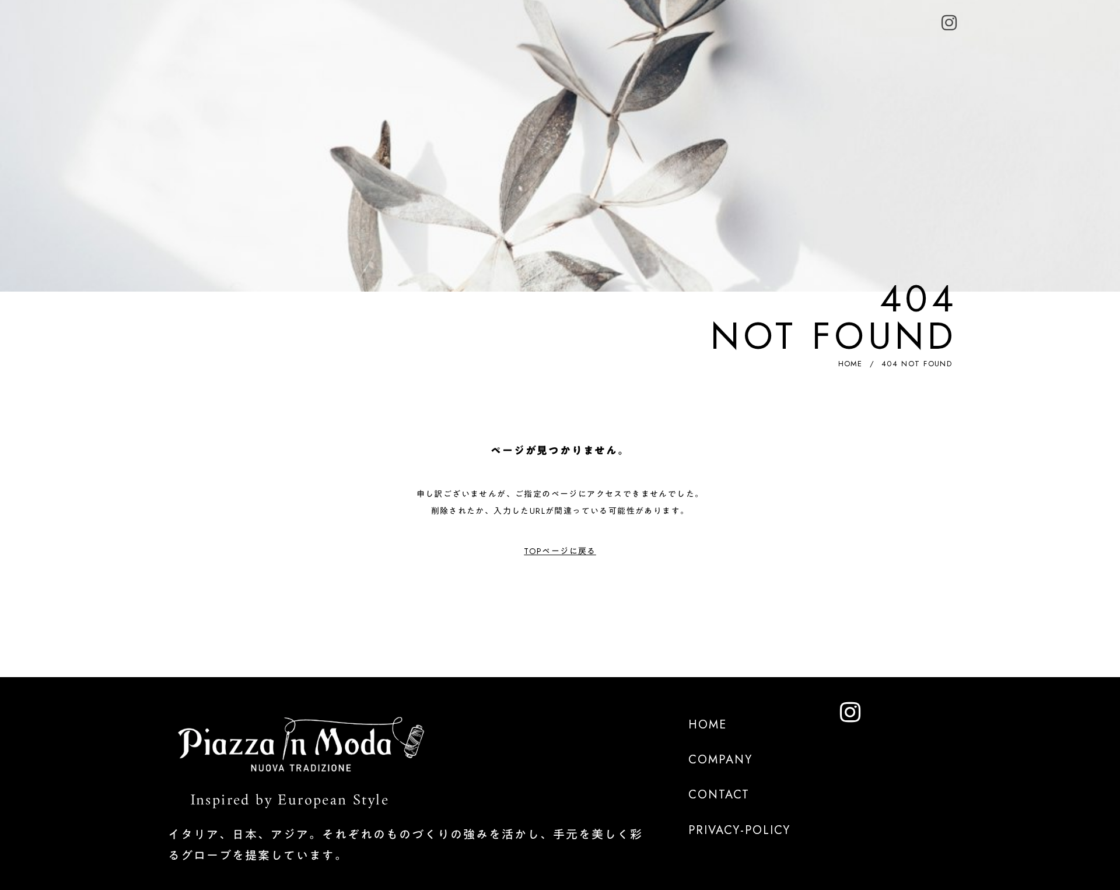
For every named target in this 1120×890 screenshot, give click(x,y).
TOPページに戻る (560, 551)
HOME (850, 363)
